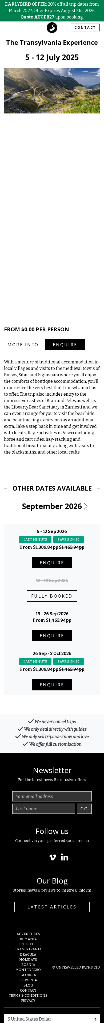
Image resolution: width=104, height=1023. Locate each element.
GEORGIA (28, 975)
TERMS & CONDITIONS (28, 995)
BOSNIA (28, 965)
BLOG (28, 985)
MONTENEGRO (28, 970)
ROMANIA (28, 939)
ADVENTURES (28, 934)
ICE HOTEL (28, 944)
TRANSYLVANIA (28, 949)
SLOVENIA (28, 980)
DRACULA (28, 954)
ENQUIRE (65, 345)
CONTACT (85, 27)
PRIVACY (28, 1001)
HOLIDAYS (28, 960)
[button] (85, 506)
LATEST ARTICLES (52, 907)
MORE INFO (23, 345)
